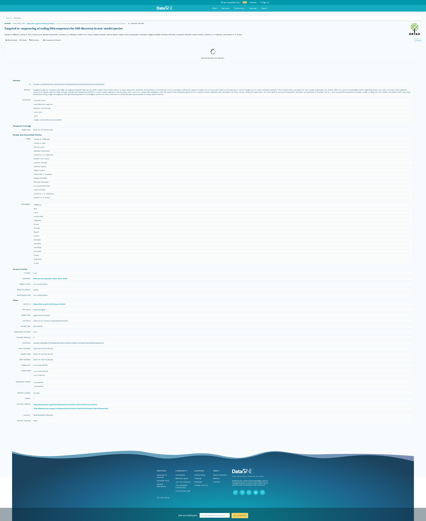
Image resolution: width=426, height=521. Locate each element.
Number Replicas (24, 337)
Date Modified (25, 360)
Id (30, 84)
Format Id (27, 321)
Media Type (26, 315)
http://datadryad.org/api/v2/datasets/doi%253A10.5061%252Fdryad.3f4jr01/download (71, 408)
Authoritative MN (24, 295)
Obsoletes (26, 343)
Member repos (182, 478)
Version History (137, 23)
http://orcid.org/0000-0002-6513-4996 (50, 279)
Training (197, 478)
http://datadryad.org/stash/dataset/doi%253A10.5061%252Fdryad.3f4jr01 (65, 405)
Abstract (27, 90)
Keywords (27, 100)
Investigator (26, 204)
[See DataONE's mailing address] (262, 492)
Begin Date (26, 130)
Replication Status (23, 382)
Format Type (26, 326)
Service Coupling (24, 421)
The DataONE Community (181, 486)
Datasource (26, 365)
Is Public (27, 273)
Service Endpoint (24, 404)
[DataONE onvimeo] (242, 492)
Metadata (17, 18)
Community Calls (183, 491)
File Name (26, 310)
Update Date (25, 354)
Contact (216, 482)
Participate (180, 475)
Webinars (198, 482)
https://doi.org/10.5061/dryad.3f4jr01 (41, 23)
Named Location (24, 393)
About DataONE (220, 475)
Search (8, 18)
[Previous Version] (129, 23)
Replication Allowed (22, 332)
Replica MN (26, 371)
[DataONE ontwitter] (235, 492)
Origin (28, 139)
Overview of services (162, 476)
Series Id (27, 304)
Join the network (183, 482)
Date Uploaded (25, 348)
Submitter (27, 279)
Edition (28, 398)
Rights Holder (25, 284)
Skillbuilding (199, 475)
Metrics (216, 478)
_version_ (27, 415)
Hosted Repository (161, 485)
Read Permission (24, 290)
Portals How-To (201, 485)
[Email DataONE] (249, 492)
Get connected (239, 515)
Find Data (164, 498)
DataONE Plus (163, 481)
